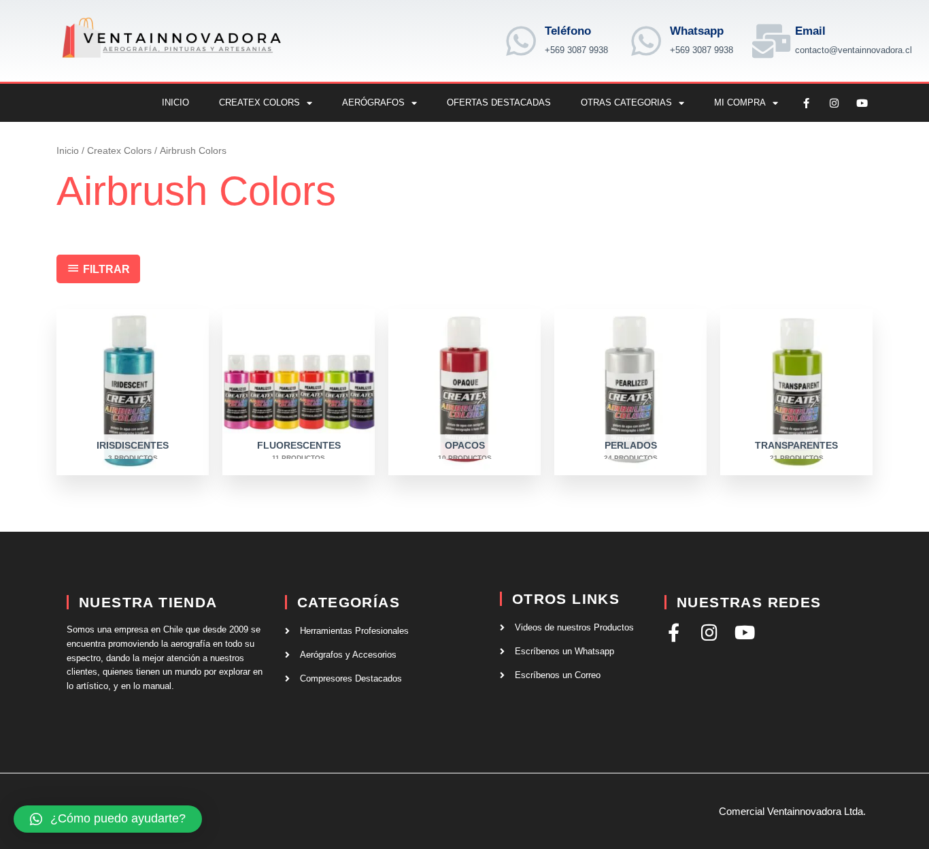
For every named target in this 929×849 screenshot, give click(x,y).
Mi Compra (740, 102)
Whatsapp (697, 31)
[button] (108, 819)
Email (810, 31)
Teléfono (568, 31)
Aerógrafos (373, 102)
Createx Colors (259, 102)
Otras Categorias (626, 102)
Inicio (175, 102)
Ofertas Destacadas (499, 102)
